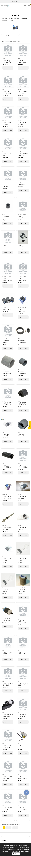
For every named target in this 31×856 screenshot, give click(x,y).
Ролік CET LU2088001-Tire (22, 467)
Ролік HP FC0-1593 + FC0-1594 (23, 622)
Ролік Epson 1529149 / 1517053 (22, 529)
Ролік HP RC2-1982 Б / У (23, 684)
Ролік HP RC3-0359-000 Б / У (7, 715)
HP (18, 619)
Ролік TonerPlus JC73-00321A (7, 247)
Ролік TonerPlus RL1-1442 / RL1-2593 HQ (7, 281)
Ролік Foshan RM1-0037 (22, 590)
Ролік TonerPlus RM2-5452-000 (22, 312)
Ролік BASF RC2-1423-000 (7, 404)
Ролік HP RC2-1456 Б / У (7, 653)
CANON (4, 494)
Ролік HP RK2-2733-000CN (23, 808)
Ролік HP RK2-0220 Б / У (7, 746)
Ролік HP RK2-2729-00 (7, 808)
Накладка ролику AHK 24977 (6, 373)
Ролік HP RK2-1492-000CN (23, 777)
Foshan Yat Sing (22, 214)
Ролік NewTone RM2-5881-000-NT (23, 155)
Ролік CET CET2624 (6, 435)
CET (3, 89)
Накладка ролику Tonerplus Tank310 (5, 187)
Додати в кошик (8, 68)
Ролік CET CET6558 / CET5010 (6, 467)
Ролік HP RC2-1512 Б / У (7, 684)
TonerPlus (5, 338)
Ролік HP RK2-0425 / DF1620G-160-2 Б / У (23, 748)
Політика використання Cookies (19, 851)
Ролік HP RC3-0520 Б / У (23, 715)
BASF (3, 401)
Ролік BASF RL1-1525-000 (22, 404)
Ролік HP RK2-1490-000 (7, 777)
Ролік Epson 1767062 (22, 123)
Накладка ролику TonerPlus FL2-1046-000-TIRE (7, 218)
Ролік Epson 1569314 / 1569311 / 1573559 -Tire (22, 561)
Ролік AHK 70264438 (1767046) (21, 62)
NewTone (20, 152)
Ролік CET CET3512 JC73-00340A (23, 435)
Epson (19, 89)
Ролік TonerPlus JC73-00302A (23, 217)
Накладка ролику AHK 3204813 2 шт (23, 342)
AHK (3, 58)
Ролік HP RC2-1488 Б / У (23, 653)
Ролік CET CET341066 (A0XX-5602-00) (7, 94)
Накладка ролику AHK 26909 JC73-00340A (22, 374)
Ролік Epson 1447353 (22, 497)
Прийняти (16, 853)
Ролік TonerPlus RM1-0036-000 (23, 280)
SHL (3, 183)
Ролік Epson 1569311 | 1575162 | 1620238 (6, 561)
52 (14, 827)
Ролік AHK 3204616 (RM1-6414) (7, 62)
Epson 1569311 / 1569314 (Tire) (23, 93)
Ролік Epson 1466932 (6, 528)
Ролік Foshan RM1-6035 (7, 620)
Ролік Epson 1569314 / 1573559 (6, 591)
